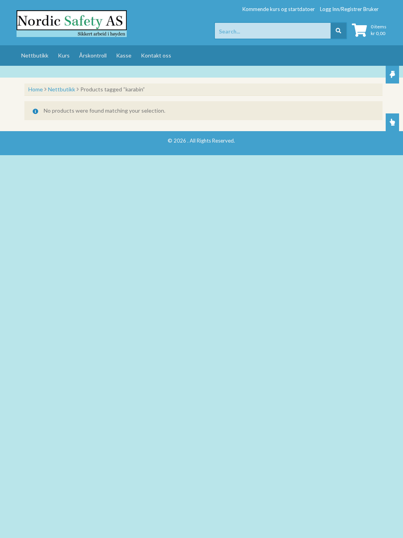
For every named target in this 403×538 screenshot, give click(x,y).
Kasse (123, 55)
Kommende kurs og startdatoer (278, 9)
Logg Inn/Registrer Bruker (349, 9)
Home (35, 89)
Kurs (64, 55)
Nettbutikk (34, 55)
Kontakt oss (156, 55)
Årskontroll (93, 55)
